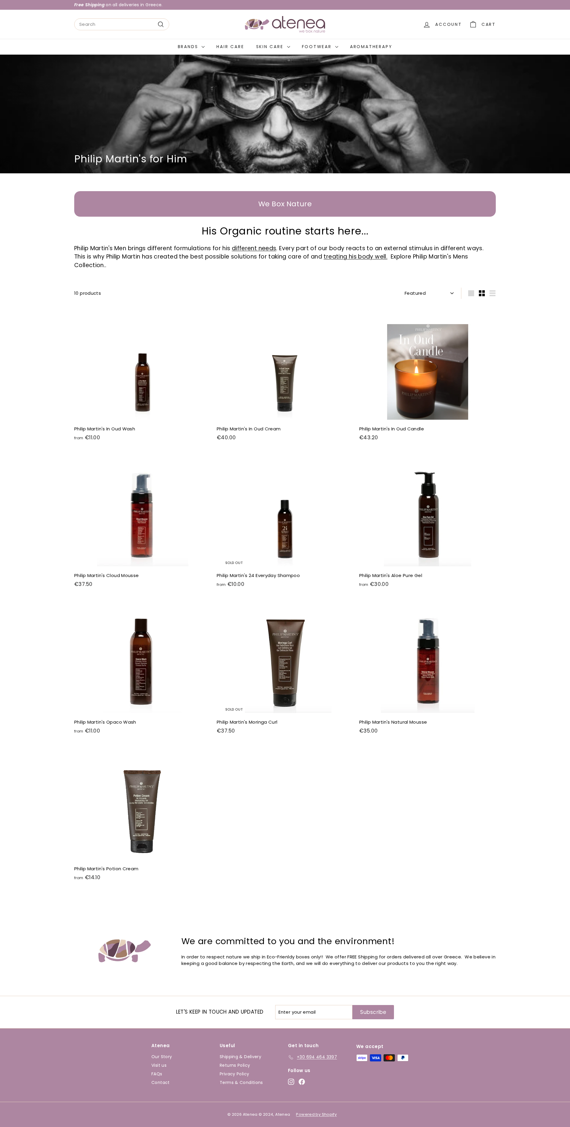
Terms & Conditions (241, 1082)
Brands (189, 47)
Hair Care (230, 47)
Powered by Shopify (316, 1114)
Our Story (161, 1057)
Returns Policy (235, 1065)
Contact (160, 1082)
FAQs (156, 1074)
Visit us (159, 1065)
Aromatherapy (371, 47)
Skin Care (271, 47)
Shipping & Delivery (240, 1057)
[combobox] (121, 24)
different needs (254, 248)
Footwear (318, 47)
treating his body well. (355, 257)
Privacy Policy (234, 1074)
